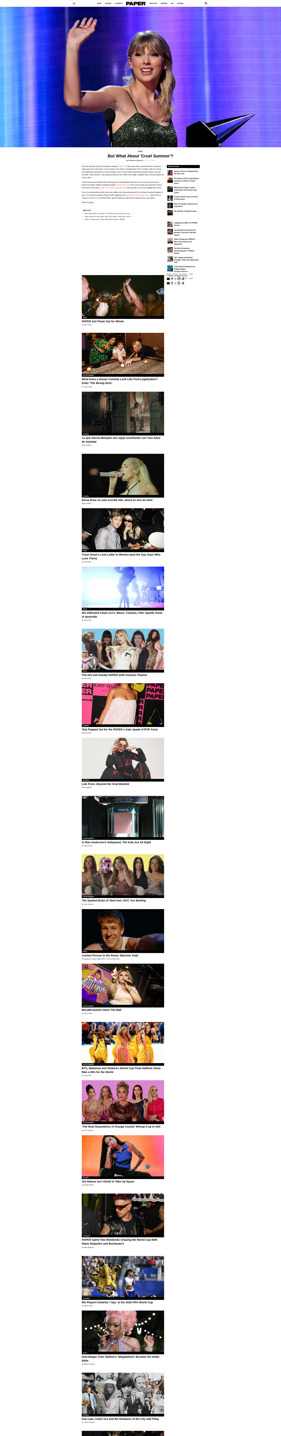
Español (180, 3)
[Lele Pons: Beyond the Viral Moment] (123, 758)
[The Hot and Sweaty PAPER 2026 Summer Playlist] (123, 649)
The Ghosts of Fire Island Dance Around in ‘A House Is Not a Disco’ (186, 180)
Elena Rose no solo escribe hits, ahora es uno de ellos (117, 500)
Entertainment (88, 375)
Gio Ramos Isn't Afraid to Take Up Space (108, 1181)
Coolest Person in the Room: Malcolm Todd (110, 955)
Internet (164, 3)
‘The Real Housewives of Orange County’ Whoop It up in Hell (121, 1126)
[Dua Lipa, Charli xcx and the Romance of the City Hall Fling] (123, 1393)
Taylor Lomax (88, 387)
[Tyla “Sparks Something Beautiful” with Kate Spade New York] (170, 259)
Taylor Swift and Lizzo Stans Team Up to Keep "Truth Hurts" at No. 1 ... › (110, 216)
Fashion (108, 3)
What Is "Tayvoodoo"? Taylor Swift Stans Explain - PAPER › (105, 219)
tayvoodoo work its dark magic (137, 195)
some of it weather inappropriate (112, 188)
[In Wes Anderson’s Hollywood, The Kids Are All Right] (123, 816)
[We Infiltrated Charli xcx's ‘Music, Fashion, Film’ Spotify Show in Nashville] (123, 587)
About (169, 274)
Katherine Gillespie (136, 160)
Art (172, 3)
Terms (191, 274)
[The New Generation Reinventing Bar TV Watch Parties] (170, 250)
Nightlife (153, 3)
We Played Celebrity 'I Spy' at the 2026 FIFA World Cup (117, 1302)
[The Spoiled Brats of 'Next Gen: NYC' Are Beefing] (123, 874)
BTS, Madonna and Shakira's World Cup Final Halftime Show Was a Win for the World (121, 1070)
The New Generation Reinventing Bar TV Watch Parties (184, 250)
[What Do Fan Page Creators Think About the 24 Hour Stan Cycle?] (170, 189)
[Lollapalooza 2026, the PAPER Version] (170, 224)
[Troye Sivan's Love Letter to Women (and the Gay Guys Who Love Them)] (123, 528)
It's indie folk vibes (123, 185)
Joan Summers (88, 904)
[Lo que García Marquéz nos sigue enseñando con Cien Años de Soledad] (123, 412)
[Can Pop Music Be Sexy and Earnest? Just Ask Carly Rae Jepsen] (170, 231)
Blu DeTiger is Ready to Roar (185, 211)
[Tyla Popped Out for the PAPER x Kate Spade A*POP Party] (123, 703)
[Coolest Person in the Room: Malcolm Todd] (123, 929)
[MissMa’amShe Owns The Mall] (123, 984)
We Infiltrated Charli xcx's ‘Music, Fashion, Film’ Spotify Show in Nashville (122, 614)
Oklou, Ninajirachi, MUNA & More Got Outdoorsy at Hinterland (184, 241)
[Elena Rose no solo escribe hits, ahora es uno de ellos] (123, 474)
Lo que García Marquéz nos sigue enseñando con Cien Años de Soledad (121, 439)
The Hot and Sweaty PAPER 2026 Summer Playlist (114, 675)
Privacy (185, 274)
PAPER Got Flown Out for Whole (103, 321)
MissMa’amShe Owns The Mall (101, 1009)
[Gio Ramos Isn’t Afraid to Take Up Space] (123, 1155)
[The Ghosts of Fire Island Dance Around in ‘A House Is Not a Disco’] (170, 180)
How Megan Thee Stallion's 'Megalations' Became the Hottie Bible (120, 1358)
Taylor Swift (122, 166)
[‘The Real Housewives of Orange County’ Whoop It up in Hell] (123, 1100)
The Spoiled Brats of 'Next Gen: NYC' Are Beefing (114, 900)
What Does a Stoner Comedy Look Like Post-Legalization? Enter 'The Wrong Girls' (120, 381)
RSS (180, 274)
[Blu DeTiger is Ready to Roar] (170, 212)
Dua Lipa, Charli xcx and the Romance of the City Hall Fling (120, 1418)
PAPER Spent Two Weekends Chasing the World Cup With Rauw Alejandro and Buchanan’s (119, 1241)
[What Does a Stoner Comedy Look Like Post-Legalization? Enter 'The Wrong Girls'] (123, 353)
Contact (175, 274)
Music (99, 3)
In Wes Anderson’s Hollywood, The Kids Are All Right (116, 842)
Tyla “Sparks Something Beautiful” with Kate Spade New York (186, 260)
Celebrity (119, 3)
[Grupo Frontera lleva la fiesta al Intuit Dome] (170, 198)
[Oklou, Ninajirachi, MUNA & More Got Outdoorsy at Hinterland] (170, 240)
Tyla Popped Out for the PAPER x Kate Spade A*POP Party (120, 729)
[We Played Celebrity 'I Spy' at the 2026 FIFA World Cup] (123, 1276)
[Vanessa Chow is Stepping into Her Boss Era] (170, 173)
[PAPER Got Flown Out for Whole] (123, 295)
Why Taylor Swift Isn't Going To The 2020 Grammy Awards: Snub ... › (108, 213)
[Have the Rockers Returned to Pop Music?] (170, 205)
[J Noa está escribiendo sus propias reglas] (170, 268)
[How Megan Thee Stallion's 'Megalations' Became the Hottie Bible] (123, 1331)
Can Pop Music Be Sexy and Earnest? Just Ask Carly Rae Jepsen (185, 232)
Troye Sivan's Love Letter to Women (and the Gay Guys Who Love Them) (121, 556)
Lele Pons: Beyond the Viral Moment (105, 784)
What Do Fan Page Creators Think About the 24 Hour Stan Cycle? (185, 190)
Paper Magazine (89, 1247)
